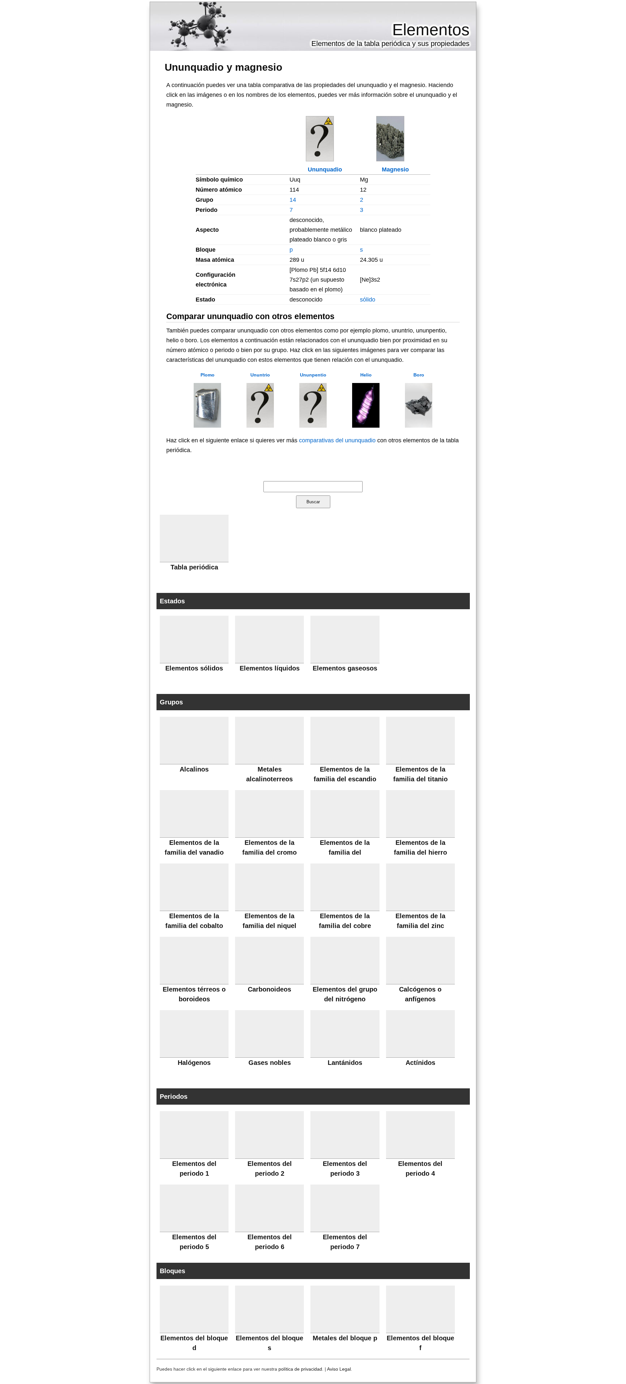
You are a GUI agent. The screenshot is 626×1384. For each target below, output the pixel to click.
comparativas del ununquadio (337, 440)
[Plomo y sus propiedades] (207, 425)
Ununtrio (260, 374)
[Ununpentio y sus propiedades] (313, 425)
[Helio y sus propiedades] (366, 425)
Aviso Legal (339, 1369)
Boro (418, 374)
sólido (367, 299)
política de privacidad (300, 1369)
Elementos (431, 30)
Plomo (208, 374)
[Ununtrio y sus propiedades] (260, 425)
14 (293, 200)
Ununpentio (313, 374)
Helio (366, 374)
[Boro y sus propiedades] (418, 425)
